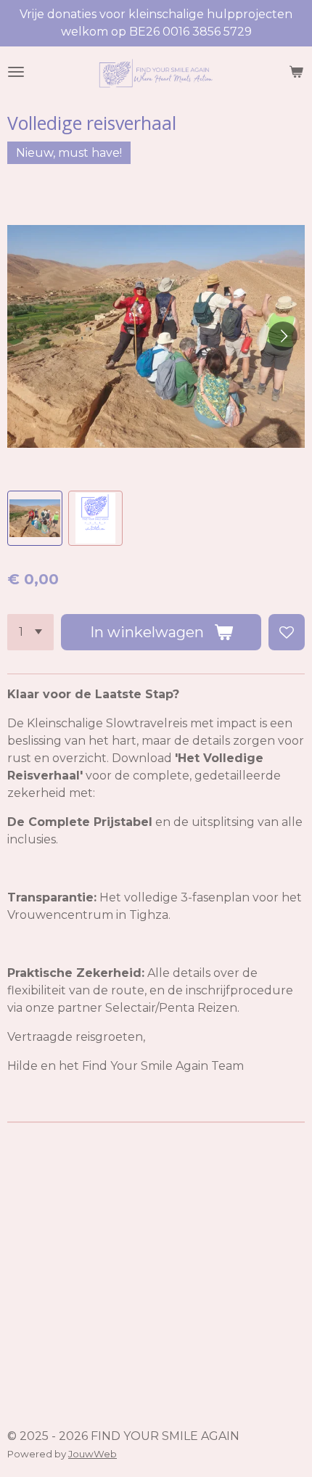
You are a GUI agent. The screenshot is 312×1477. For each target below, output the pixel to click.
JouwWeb (92, 1454)
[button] (34, 518)
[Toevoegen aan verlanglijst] (286, 632)
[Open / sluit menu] (16, 71)
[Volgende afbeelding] (282, 336)
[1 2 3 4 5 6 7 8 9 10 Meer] (30, 632)
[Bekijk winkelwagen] (296, 71)
